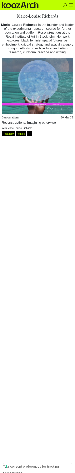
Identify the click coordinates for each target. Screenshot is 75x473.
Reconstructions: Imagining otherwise (29, 122)
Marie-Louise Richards (20, 128)
